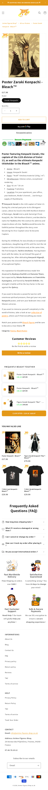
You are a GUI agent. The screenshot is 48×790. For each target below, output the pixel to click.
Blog (6, 644)
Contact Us (9, 650)
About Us (8, 639)
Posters (13, 331)
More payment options (24, 132)
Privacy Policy (10, 698)
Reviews (8, 672)
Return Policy (10, 703)
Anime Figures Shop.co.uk (26, 785)
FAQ (6, 656)
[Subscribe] (38, 765)
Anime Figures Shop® (9, 23)
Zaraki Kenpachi (11, 100)
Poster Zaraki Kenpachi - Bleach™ (30, 374)
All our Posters (25, 23)
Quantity (5, 106)
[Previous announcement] (2, 2)
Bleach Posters (22, 331)
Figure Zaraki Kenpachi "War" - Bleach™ (30, 402)
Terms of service (11, 684)
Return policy (10, 667)
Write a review (23, 353)
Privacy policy (10, 661)
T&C (6, 678)
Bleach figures (28, 322)
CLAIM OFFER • (24, 413)
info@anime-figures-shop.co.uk (24, 733)
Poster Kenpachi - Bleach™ (28, 388)
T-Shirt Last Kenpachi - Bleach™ (10, 490)
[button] (3, 13)
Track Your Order (11, 720)
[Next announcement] (45, 2)
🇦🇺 (12, 589)
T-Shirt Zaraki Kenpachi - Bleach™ (33, 490)
